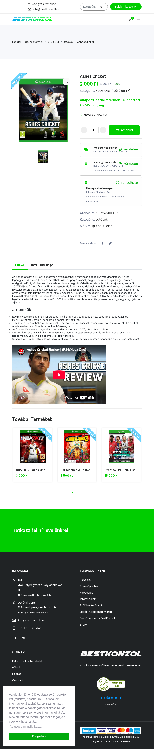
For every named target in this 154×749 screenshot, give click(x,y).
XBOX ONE (53, 42)
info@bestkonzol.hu (46, 9)
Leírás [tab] (20, 265)
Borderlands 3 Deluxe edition (80, 470)
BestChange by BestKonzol (97, 618)
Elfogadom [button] (39, 736)
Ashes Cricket (85, 42)
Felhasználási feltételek (27, 661)
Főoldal (16, 42)
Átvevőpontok (89, 586)
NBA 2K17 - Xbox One (30, 470)
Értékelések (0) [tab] (43, 265)
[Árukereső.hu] (111, 684)
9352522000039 (107, 213)
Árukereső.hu (111, 704)
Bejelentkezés (124, 6)
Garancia (18, 680)
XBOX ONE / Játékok (111, 91)
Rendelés (86, 580)
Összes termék (34, 42)
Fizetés (16, 674)
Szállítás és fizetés (92, 605)
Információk (88, 599)
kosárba (126, 130)
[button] (72, 492)
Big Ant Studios (101, 226)
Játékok (68, 42)
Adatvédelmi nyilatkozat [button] (25, 726)
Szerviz (84, 624)
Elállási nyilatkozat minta (96, 612)
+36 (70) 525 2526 (44, 4)
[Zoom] (66, 81)
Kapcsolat (86, 593)
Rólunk (16, 667)
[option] (43, 157)
